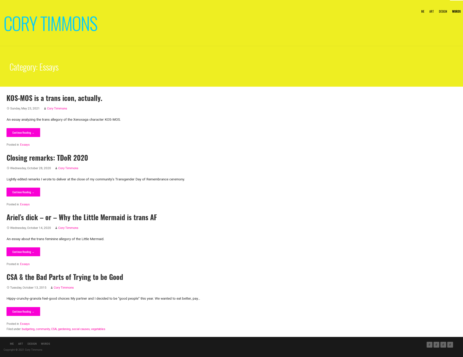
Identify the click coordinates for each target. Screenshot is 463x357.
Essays (25, 144)
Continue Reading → (23, 132)
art (431, 11)
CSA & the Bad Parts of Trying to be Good (65, 277)
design (443, 11)
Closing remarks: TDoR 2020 (47, 157)
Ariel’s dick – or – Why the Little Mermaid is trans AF (82, 217)
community (43, 329)
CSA (54, 329)
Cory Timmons (50, 23)
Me (422, 11)
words (456, 11)
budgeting (28, 329)
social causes (81, 329)
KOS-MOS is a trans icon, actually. (54, 98)
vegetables (98, 329)
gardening (64, 329)
